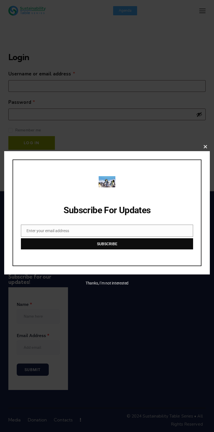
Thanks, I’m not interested (107, 283)
